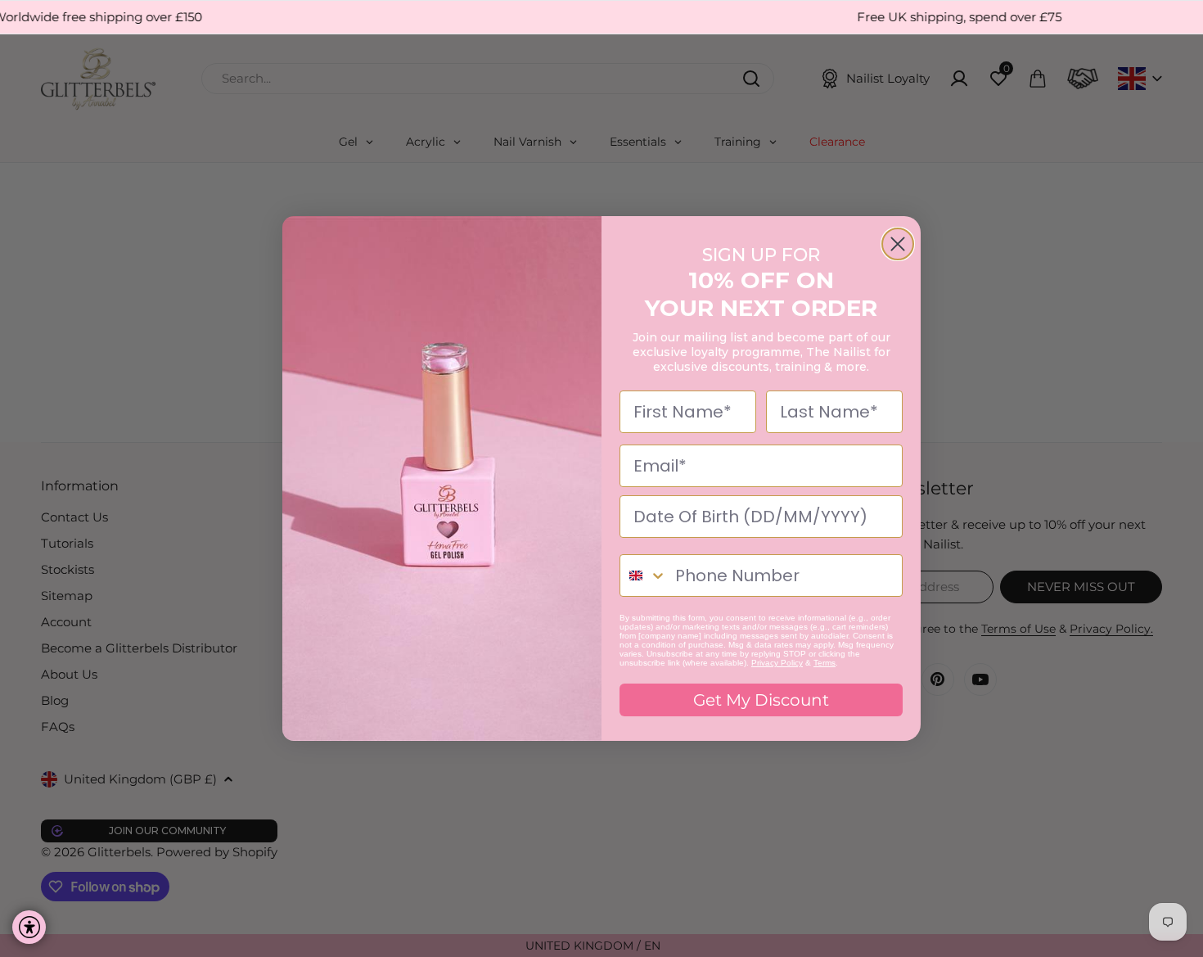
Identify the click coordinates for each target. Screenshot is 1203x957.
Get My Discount (761, 700)
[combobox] (643, 575)
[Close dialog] (897, 244)
